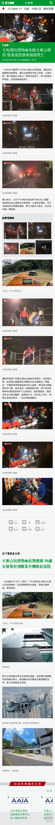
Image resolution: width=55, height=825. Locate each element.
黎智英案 (49, 8)
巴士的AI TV (15, 8)
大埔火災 (36, 8)
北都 (26, 8)
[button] (47, 791)
